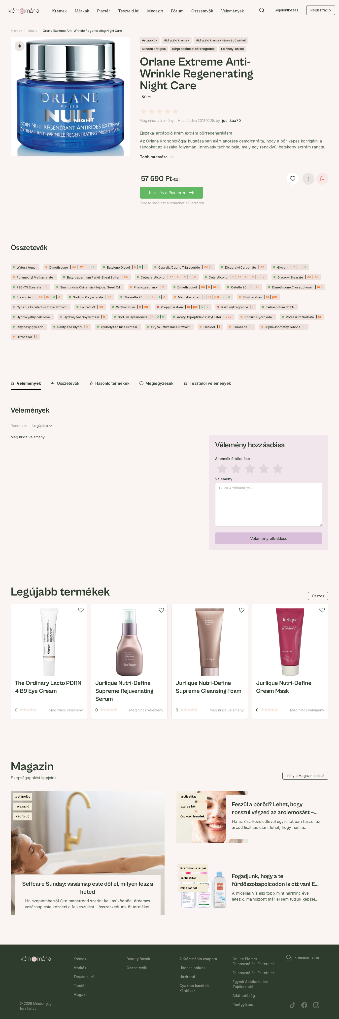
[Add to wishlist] (81, 610)
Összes (318, 596)
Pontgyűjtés (243, 1004)
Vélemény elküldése (268, 538)
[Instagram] (316, 1005)
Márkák (82, 10)
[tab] (26, 383)
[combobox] (43, 426)
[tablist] (169, 383)
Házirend (187, 977)
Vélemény (223, 479)
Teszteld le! (128, 10)
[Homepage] (23, 11)
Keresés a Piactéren (167, 192)
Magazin (155, 10)
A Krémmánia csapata (198, 959)
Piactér (103, 10)
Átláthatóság (244, 995)
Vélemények (232, 10)
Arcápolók (149, 40)
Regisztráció (320, 10)
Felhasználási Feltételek (254, 973)
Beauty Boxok (138, 959)
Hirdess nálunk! (192, 968)
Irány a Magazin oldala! (305, 775)
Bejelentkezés (286, 10)
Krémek (59, 10)
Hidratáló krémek (176, 40)
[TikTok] (292, 1005)
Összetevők (202, 10)
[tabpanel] (169, 479)
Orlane (32, 31)
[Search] (262, 11)
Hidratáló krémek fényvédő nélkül (221, 40)
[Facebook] (304, 1005)
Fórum (177, 10)
